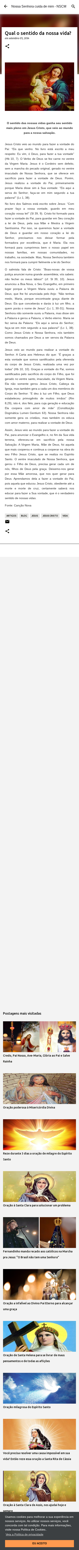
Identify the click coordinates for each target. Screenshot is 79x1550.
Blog (24, 516)
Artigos (11, 516)
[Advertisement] (39, 602)
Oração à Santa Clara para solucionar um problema (36, 1205)
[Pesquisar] (73, 6)
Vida (65, 516)
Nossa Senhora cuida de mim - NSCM (38, 6)
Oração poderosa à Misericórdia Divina (29, 1107)
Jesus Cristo (50, 516)
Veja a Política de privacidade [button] (24, 1534)
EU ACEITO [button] (39, 1543)
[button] (7, 46)
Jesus (35, 516)
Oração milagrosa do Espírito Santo (27, 1407)
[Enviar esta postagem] (7, 523)
